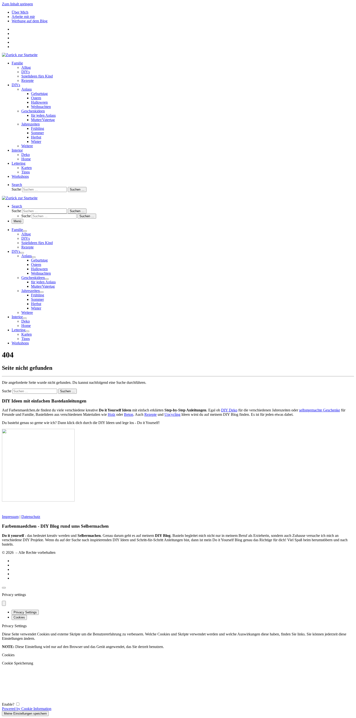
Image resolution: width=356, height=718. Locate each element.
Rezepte (150, 414)
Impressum (10, 517)
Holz (111, 414)
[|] (20, 55)
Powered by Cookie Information (26, 709)
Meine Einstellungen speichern (25, 713)
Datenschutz (30, 517)
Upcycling (172, 414)
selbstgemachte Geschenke (319, 410)
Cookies (19, 617)
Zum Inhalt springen (17, 4)
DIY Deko (229, 410)
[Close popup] (4, 603)
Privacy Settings (25, 612)
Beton (128, 414)
